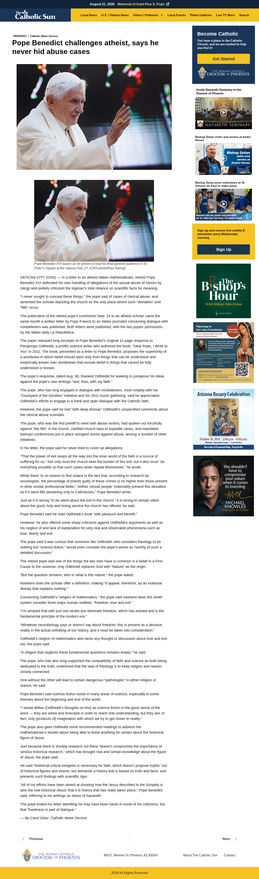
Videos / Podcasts (145, 15)
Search (244, 15)
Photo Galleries (201, 15)
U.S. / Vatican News (115, 15)
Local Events (177, 15)
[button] (223, 113)
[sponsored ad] (223, 352)
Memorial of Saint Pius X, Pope (141, 4)
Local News (89, 15)
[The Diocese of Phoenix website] (51, 855)
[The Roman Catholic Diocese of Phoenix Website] (223, 72)
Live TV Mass (225, 15)
